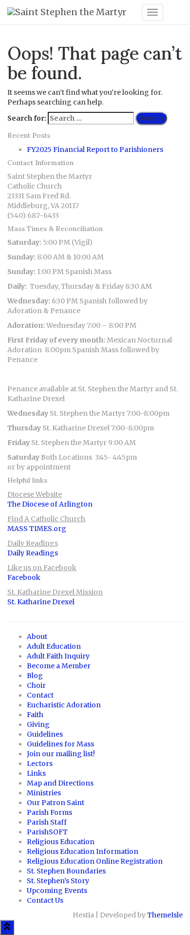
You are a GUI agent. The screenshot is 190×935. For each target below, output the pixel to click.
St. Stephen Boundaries (66, 871)
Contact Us (45, 900)
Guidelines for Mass (60, 744)
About (37, 636)
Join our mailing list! (61, 753)
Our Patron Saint (55, 802)
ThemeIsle (165, 915)
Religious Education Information (82, 851)
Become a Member (59, 665)
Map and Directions (60, 783)
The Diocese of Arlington (50, 504)
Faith (35, 714)
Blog (35, 675)
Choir (36, 685)
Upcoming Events (57, 890)
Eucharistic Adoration (64, 705)
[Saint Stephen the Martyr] (71, 12)
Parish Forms (49, 812)
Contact (40, 695)
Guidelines (45, 734)
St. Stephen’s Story (58, 880)
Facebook (23, 577)
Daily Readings (32, 553)
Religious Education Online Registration (95, 861)
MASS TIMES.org (36, 528)
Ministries (44, 792)
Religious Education (61, 841)
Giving (38, 724)
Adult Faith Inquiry (58, 656)
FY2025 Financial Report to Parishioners (95, 149)
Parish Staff (47, 822)
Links (36, 773)
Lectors (40, 763)
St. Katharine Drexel (41, 601)
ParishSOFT (47, 832)
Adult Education (54, 646)
